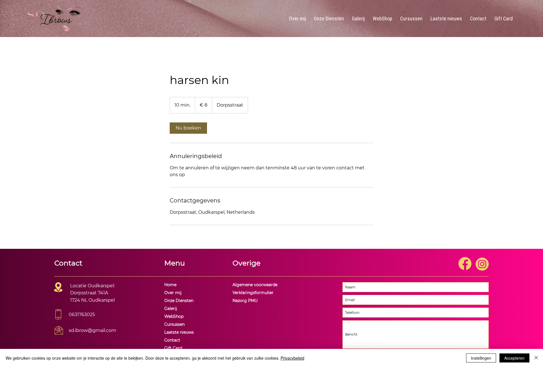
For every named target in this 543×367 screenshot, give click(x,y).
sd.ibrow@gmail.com (92, 330)
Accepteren (514, 358)
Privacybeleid (292, 358)
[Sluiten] (536, 357)
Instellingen (481, 358)
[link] (188, 128)
